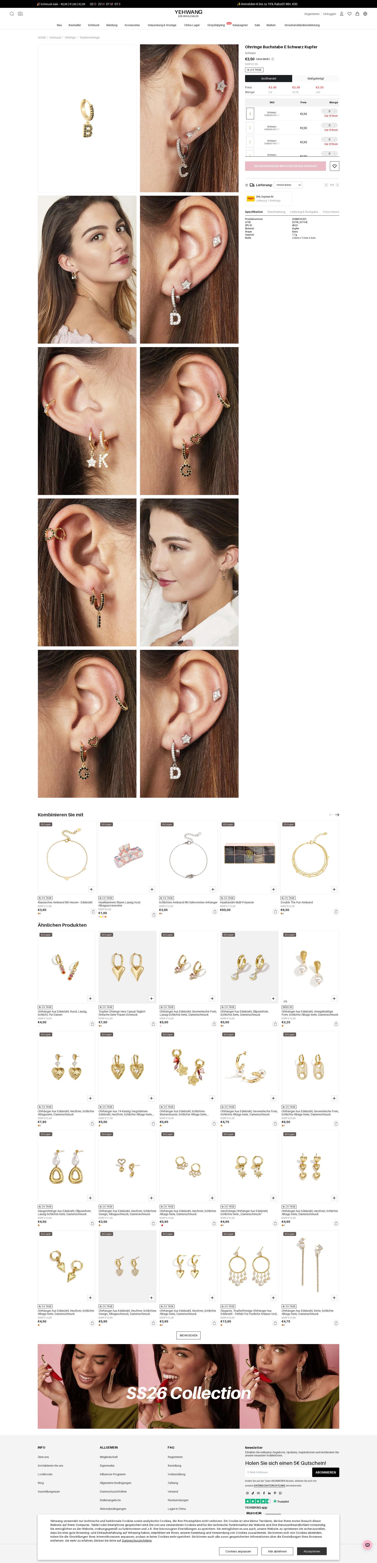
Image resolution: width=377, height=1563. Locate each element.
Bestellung (174, 1465)
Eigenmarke (107, 1465)
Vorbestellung (176, 1474)
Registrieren (175, 1457)
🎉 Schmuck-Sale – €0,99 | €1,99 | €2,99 (61, 4)
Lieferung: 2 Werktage (268, 200)
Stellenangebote (110, 1500)
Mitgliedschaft (109, 1457)
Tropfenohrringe (89, 37)
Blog (41, 1482)
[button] (323, 111)
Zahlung (173, 1482)
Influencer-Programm (113, 1474)
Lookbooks (45, 1474)
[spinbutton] (329, 111)
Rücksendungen (178, 1500)
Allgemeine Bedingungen (115, 1482)
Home (42, 37)
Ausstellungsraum (49, 1491)
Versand (173, 1491)
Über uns (43, 1457)
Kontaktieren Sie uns (50, 1465)
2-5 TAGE (256, 69)
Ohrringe (70, 37)
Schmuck (56, 37)
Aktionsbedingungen (113, 1508)
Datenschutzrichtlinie (113, 1491)
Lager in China (177, 1508)
